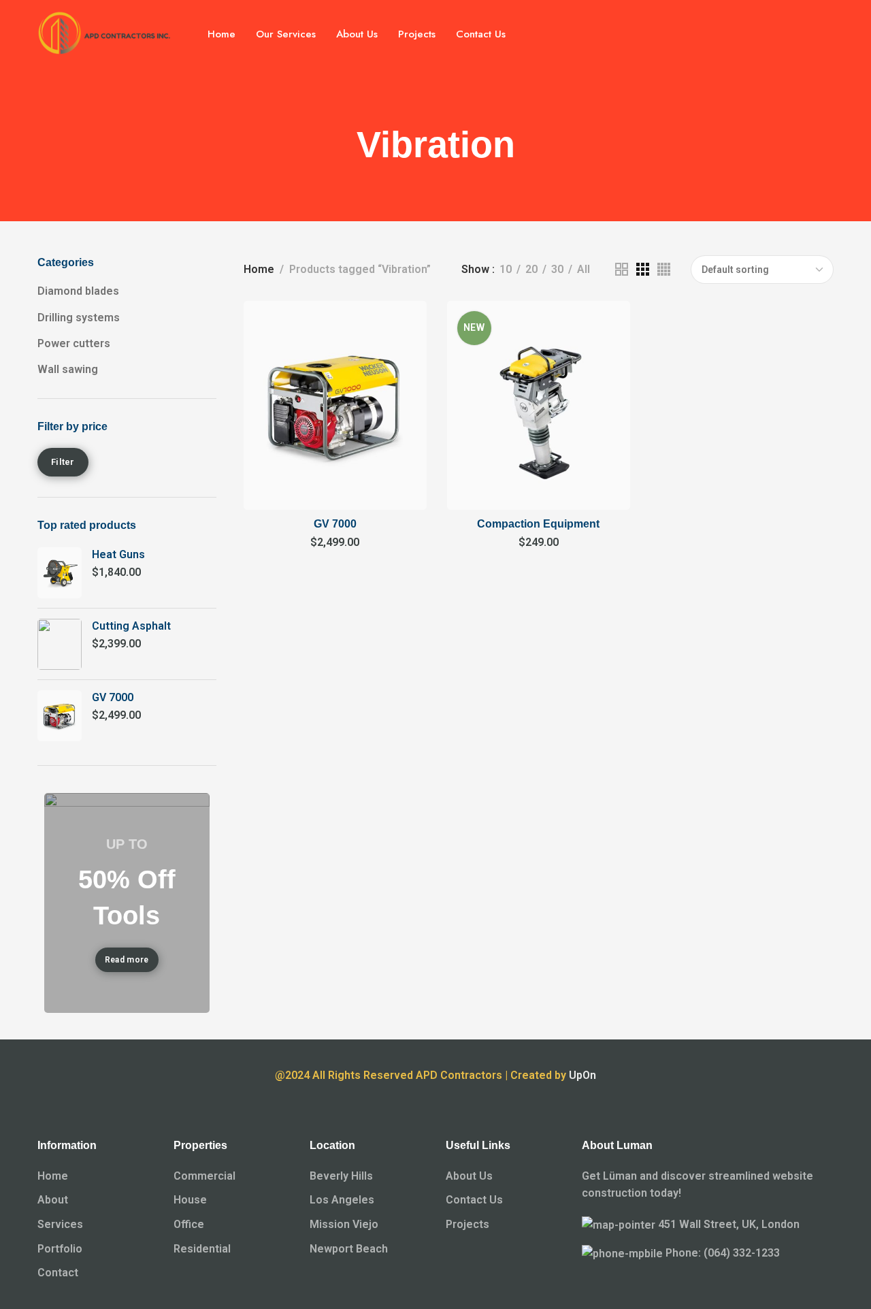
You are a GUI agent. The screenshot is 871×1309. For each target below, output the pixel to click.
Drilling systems (78, 317)
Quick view (401, 389)
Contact (57, 1272)
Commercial (204, 1175)
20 (531, 269)
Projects (467, 1224)
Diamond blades (78, 291)
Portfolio (59, 1248)
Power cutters (73, 343)
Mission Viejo (344, 1224)
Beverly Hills (341, 1175)
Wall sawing (67, 369)
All (583, 269)
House (190, 1199)
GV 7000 (335, 524)
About (52, 1199)
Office (189, 1224)
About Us (469, 1175)
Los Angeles (342, 1199)
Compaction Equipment (538, 524)
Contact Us (474, 1199)
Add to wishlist (401, 325)
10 (505, 269)
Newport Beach (349, 1248)
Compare (401, 357)
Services (60, 1224)
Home (259, 269)
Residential (202, 1248)
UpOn (582, 1075)
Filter (63, 462)
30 (557, 269)
